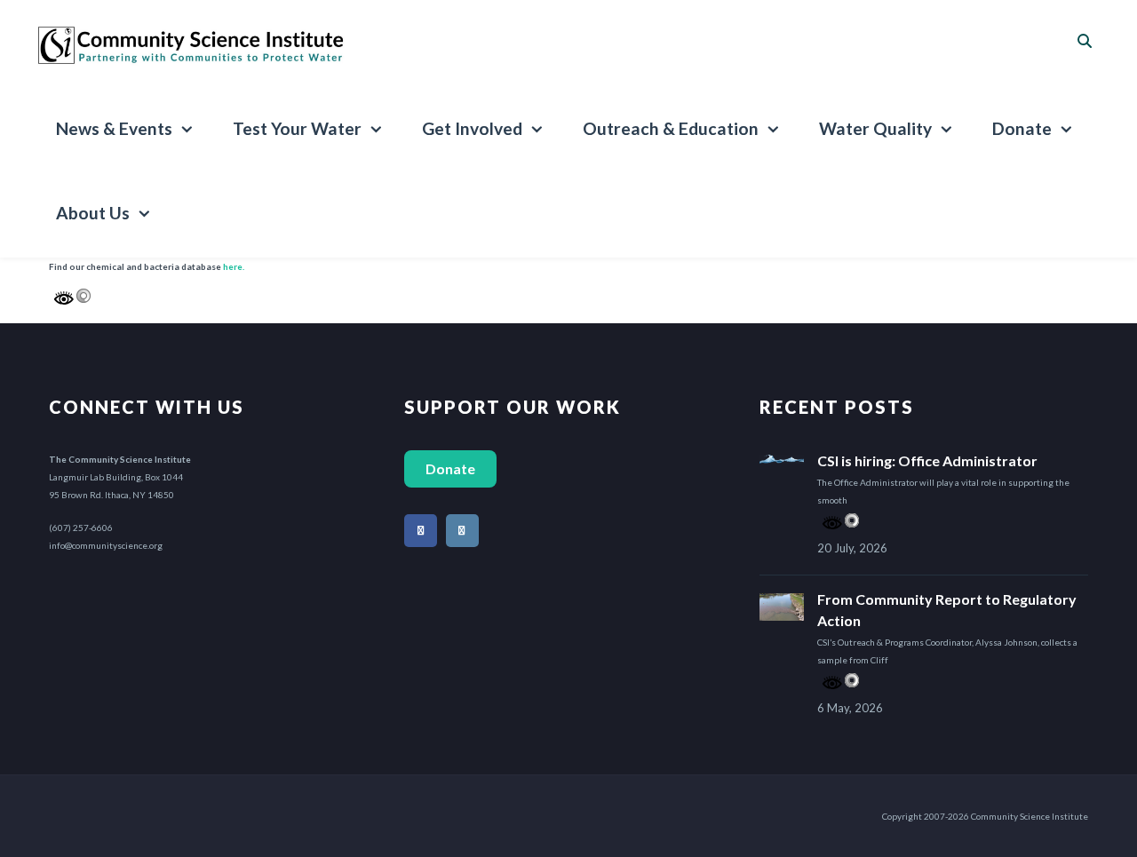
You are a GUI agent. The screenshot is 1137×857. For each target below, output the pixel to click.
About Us (93, 212)
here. (233, 266)
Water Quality (875, 128)
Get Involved (472, 128)
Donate (1022, 128)
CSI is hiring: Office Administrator (927, 460)
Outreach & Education (671, 128)
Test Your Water (297, 128)
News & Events (114, 128)
